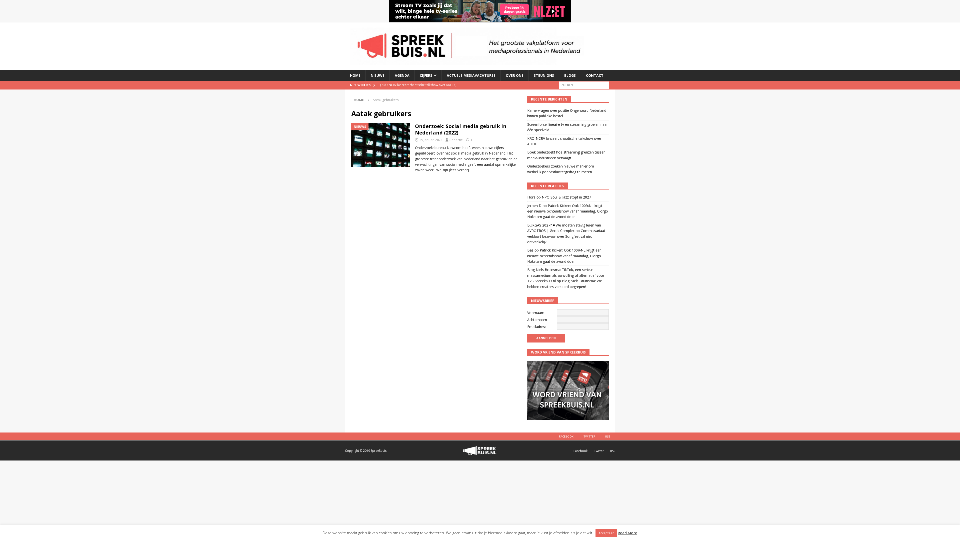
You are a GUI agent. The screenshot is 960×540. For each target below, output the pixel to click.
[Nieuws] (380, 145)
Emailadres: (536, 326)
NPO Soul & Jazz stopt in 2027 (566, 197)
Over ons (515, 75)
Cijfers (426, 75)
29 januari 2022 (431, 140)
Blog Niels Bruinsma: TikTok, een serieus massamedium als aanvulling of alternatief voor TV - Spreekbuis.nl (565, 275)
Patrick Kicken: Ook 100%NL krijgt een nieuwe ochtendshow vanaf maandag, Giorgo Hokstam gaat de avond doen (567, 211)
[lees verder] (459, 170)
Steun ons (544, 75)
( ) (418, 85)
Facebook (566, 436)
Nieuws (377, 75)
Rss (607, 436)
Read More (627, 532)
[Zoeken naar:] (584, 84)
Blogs (570, 75)
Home (355, 75)
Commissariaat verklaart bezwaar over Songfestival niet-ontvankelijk (566, 236)
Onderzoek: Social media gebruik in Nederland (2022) (460, 129)
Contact (595, 75)
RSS (612, 451)
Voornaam (535, 312)
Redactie (456, 140)
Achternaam (537, 319)
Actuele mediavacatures (471, 75)
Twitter (589, 436)
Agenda (402, 75)
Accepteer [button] (606, 533)
